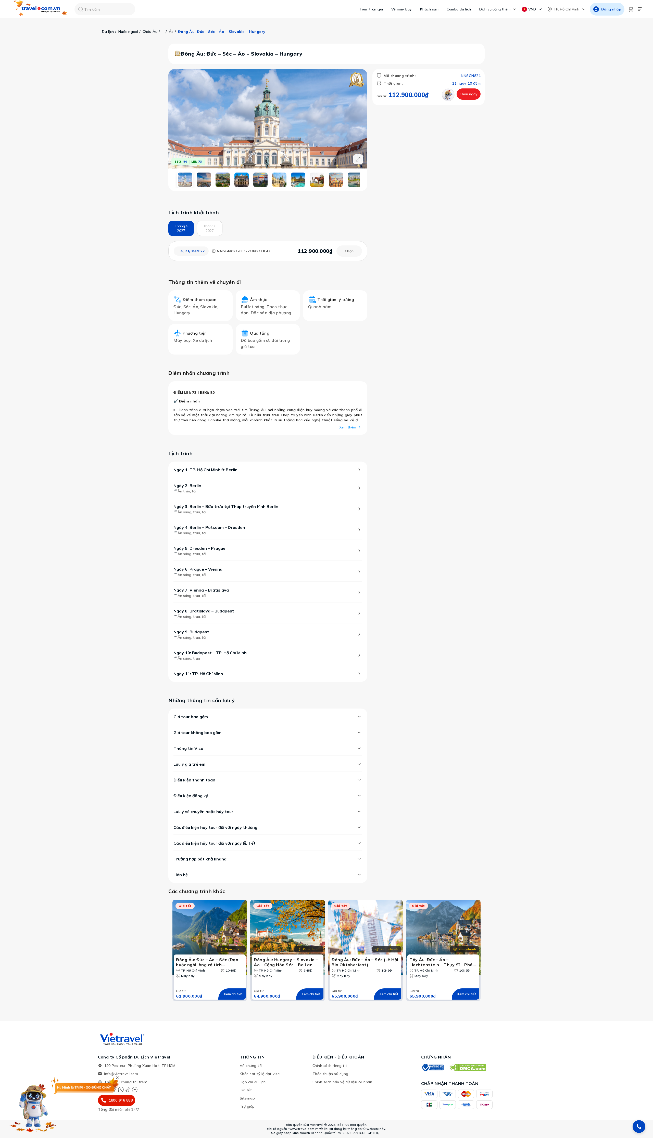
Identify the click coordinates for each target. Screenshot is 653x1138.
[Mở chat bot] (33, 1105)
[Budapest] (336, 180)
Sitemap (247, 1098)
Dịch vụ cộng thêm (494, 9)
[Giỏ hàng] (630, 9)
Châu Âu (150, 31)
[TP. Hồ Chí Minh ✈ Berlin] (185, 180)
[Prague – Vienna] (279, 180)
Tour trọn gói (371, 9)
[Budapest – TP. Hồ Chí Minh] (355, 180)
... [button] (163, 31)
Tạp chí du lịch (253, 1082)
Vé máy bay (401, 9)
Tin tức (246, 1090)
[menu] (640, 9)
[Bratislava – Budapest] (317, 180)
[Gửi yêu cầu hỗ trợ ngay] (448, 94)
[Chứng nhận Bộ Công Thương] (432, 1067)
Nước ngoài (128, 31)
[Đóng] (117, 1077)
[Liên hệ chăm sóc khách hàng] (639, 1126)
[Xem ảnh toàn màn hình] (358, 159)
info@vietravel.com (121, 1073)
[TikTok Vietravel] (128, 1090)
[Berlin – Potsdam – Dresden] (241, 180)
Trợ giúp (247, 1106)
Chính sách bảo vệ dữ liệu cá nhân (342, 1082)
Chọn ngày (469, 94)
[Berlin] (204, 180)
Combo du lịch (459, 9)
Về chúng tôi (251, 1065)
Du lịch (108, 31)
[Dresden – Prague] (260, 180)
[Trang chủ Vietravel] (40, 9)
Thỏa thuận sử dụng (330, 1073)
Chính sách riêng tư (329, 1065)
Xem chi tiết (233, 994)
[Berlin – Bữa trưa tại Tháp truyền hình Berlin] (223, 180)
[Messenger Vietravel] (135, 1090)
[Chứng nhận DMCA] (467, 1067)
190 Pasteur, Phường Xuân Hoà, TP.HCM (139, 1065)
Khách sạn (429, 9)
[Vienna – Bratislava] (298, 180)
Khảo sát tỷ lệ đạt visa (260, 1073)
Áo (171, 31)
